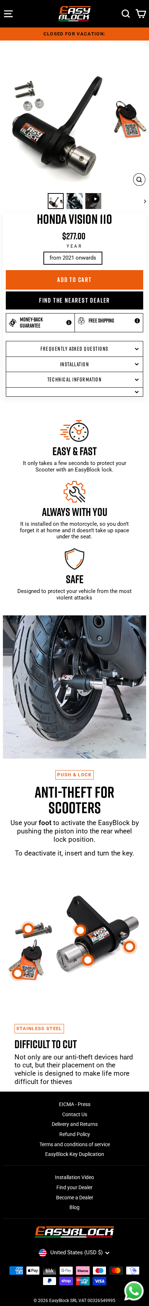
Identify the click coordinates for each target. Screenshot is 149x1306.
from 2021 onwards (73, 258)
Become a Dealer (74, 1197)
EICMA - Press (74, 1104)
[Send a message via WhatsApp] (134, 1291)
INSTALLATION (74, 364)
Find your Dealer (74, 1187)
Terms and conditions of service (74, 1144)
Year (74, 246)
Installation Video (74, 1177)
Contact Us (74, 1114)
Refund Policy (74, 1134)
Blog (74, 1207)
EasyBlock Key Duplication (74, 1154)
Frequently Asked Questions (74, 349)
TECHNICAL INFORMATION (74, 379)
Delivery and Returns (75, 1124)
